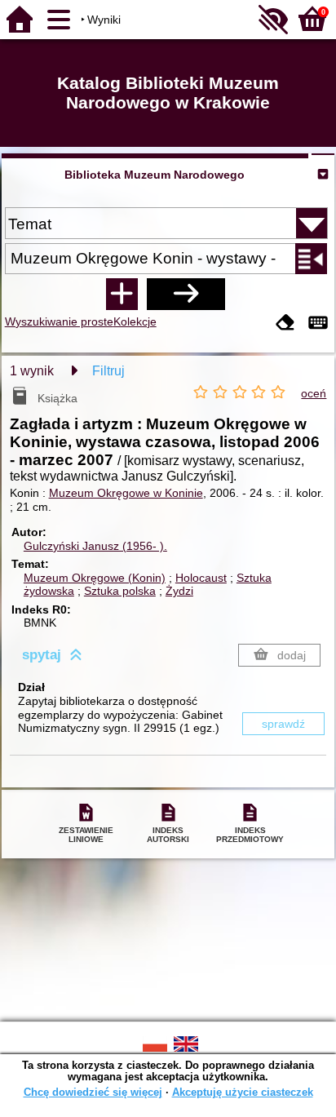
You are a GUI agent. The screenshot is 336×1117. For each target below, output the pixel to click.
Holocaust (201, 577)
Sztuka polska (120, 590)
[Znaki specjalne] (318, 323)
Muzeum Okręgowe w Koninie (126, 492)
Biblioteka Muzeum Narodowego (154, 174)
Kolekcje (135, 321)
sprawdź (283, 723)
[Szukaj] (186, 293)
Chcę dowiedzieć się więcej (93, 1092)
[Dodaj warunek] (121, 293)
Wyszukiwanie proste (59, 321)
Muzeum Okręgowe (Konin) (95, 577)
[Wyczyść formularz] (285, 323)
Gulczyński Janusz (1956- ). (95, 545)
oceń (313, 393)
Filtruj (108, 371)
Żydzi (179, 590)
